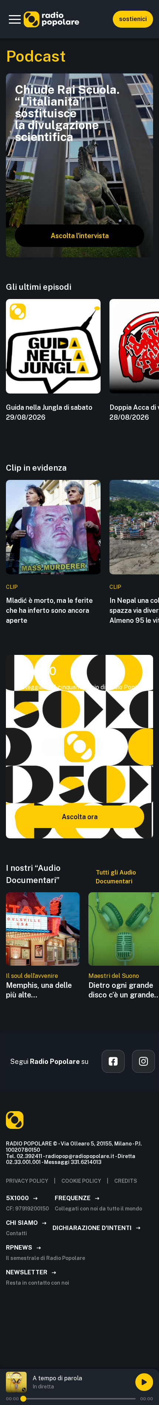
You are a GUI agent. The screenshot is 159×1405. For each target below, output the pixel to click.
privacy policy (27, 1181)
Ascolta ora (80, 817)
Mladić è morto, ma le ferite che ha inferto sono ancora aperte (49, 610)
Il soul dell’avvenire (32, 975)
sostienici (133, 19)
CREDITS (125, 1181)
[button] (15, 19)
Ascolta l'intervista (80, 236)
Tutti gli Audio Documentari (116, 877)
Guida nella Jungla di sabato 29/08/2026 (49, 412)
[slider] (23, 1399)
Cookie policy (81, 1181)
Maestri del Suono (113, 975)
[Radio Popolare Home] (51, 19)
